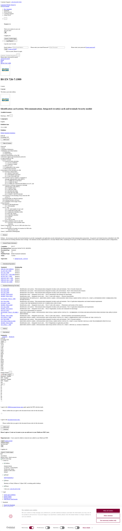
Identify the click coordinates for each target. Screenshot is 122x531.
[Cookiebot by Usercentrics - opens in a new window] (10, 528)
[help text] (11, 115)
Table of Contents (7, 143)
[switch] (47, 527)
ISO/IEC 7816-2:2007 (7, 305)
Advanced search (5, 58)
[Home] (5, 6)
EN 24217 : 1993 (5, 303)
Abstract (5, 235)
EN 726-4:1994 (5, 301)
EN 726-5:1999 (5, 319)
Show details (86, 527)
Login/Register (9, 41)
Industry (5, 328)
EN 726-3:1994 (5, 307)
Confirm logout (12, 38)
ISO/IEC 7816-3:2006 (7, 315)
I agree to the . (10, 419)
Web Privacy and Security (11, 499)
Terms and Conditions (10, 494)
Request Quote (5, 442)
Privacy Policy (8, 496)
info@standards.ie (8, 477)
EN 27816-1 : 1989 (6, 324)
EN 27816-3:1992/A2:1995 (8, 321)
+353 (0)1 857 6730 (16, 2)
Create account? (12, 49)
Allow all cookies (108, 510)
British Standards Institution (8, 133)
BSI (2, 61)
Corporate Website (5, 5)
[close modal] (5, 32)
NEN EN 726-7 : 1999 (7, 278)
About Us (13, 5)
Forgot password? (90, 47)
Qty (2, 382)
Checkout (5, 429)
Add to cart (6, 139)
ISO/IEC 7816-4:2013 (7, 308)
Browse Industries (8, 506)
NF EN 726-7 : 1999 (6, 276)
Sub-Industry (6, 332)
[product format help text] (10, 372)
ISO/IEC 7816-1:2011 (7, 296)
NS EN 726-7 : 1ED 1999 (8, 274)
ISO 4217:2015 (5, 310)
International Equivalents (9, 263)
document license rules (14, 419)
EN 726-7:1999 (5, 272)
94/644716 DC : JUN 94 (21, 258)
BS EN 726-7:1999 (6, 63)
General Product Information (10, 243)
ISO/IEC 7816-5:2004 (7, 323)
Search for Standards (9, 505)
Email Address (23, 47)
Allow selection (108, 515)
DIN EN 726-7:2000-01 (7, 269)
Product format (5, 372)
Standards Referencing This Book (11, 285)
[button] (3, 342)
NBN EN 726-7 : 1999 (7, 280)
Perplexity (11, 336)
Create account (8, 441)
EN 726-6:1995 (5, 290)
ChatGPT (5, 336)
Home (2, 60)
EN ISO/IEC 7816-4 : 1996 (8, 299)
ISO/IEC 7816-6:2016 (7, 294)
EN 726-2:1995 (5, 289)
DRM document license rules (15, 407)
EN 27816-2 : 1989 (6, 317)
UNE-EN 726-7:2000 (6, 282)
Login (6, 49)
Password (64, 47)
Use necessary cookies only (108, 520)
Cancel (6, 38)
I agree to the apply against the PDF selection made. (22, 407)
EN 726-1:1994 (5, 292)
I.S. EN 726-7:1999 (6, 271)
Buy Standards (8, 9)
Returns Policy (8, 497)
